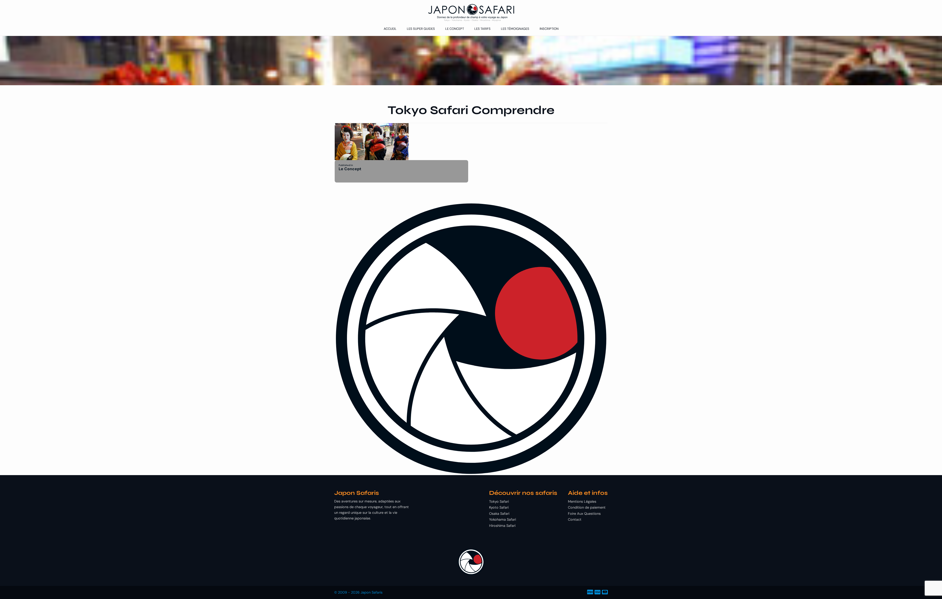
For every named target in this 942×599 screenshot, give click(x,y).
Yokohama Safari (502, 519)
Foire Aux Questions (584, 513)
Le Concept (454, 29)
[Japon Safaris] (471, 12)
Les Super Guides (421, 29)
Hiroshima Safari (502, 525)
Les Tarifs (482, 29)
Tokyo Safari (499, 501)
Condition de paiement (587, 507)
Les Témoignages (515, 29)
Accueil (390, 29)
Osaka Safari (499, 513)
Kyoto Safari (499, 507)
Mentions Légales (582, 501)
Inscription (549, 29)
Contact (574, 519)
